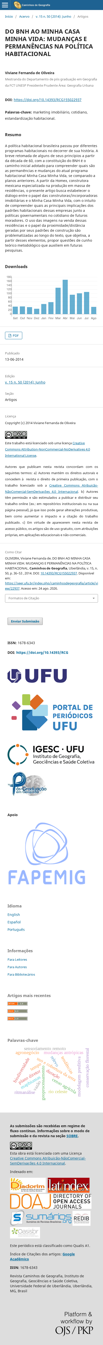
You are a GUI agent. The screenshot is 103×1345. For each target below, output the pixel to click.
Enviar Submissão (25, 621)
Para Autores (17, 967)
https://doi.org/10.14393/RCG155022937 (48, 99)
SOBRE (72, 1135)
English (14, 914)
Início (9, 16)
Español (14, 922)
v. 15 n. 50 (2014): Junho (53, 16)
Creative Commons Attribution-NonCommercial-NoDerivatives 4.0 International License (47, 449)
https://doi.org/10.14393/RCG (42, 652)
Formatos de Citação (23, 598)
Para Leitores (17, 959)
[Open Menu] (5, 5)
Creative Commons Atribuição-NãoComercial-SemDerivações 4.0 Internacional (48, 1161)
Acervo (24, 16)
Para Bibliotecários (21, 974)
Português (16, 929)
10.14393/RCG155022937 (58, 573)
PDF (15, 335)
